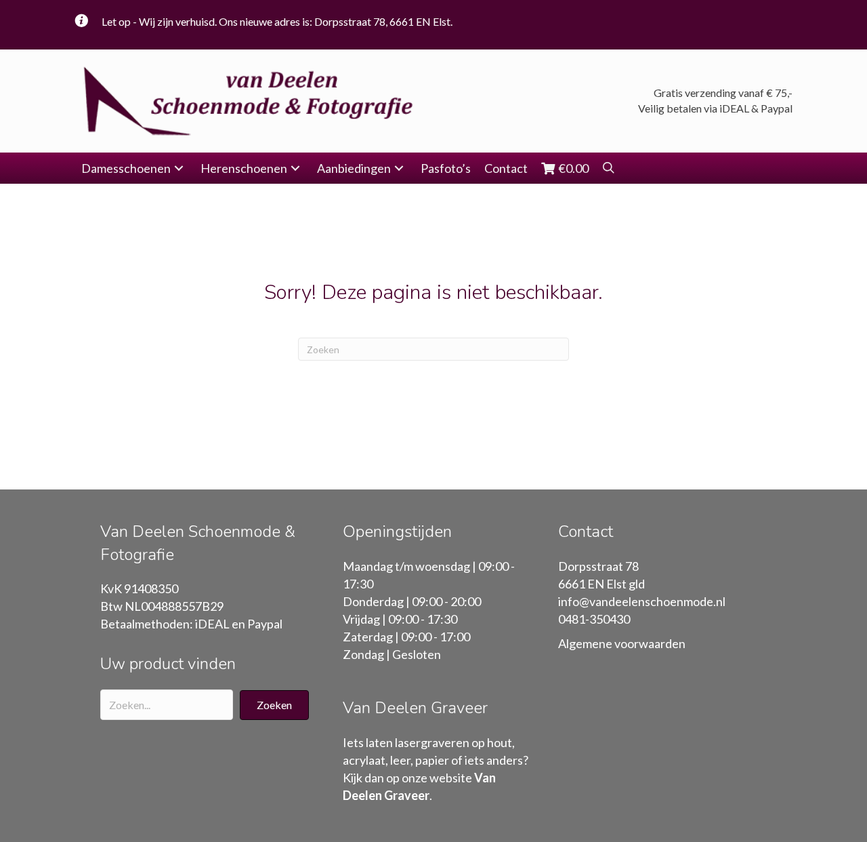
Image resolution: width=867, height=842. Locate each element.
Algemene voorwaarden (621, 643)
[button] (179, 168)
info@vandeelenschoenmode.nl (641, 601)
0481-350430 (594, 619)
